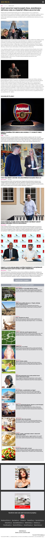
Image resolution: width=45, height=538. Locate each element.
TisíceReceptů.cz (7, 525)
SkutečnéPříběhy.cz (18, 525)
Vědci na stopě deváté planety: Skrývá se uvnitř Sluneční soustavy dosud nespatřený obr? (29, 405)
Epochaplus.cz (15, 520)
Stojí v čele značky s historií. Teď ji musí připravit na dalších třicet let (21, 178)
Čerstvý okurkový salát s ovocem (24, 448)
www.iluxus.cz (22, 530)
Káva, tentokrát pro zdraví (22, 317)
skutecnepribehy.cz (19, 345)
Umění (2, 135)
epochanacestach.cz (19, 287)
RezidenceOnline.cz (6, 520)
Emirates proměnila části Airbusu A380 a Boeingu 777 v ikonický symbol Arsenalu (21, 133)
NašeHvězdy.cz (29, 522)
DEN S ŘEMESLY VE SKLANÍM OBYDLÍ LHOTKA (26, 288)
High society (3, 179)
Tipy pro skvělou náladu (21, 361)
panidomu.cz (18, 316)
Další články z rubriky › (22, 280)
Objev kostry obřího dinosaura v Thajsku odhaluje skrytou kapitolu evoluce (28, 304)
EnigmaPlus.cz (30, 520)
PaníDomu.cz (37, 522)
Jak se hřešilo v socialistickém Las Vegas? (26, 390)
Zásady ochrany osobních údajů (22, 532)
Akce (2, 5)
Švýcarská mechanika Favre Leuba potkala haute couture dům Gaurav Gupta (28, 376)
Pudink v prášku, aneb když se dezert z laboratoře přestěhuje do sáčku (28, 434)
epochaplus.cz (18, 432)
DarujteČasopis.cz (28, 525)
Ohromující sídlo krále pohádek (23, 419)
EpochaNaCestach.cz (18, 522)
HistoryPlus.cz (8, 522)
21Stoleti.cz (23, 520)
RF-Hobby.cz (41, 534)
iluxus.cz (17, 374)
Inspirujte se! (22, 507)
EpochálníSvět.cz (40, 520)
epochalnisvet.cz (18, 403)
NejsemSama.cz (38, 525)
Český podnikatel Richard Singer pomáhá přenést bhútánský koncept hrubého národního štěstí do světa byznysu (21, 222)
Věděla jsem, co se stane (21, 346)
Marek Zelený (11, 5)
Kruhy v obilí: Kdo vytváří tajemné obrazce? (26, 332)
